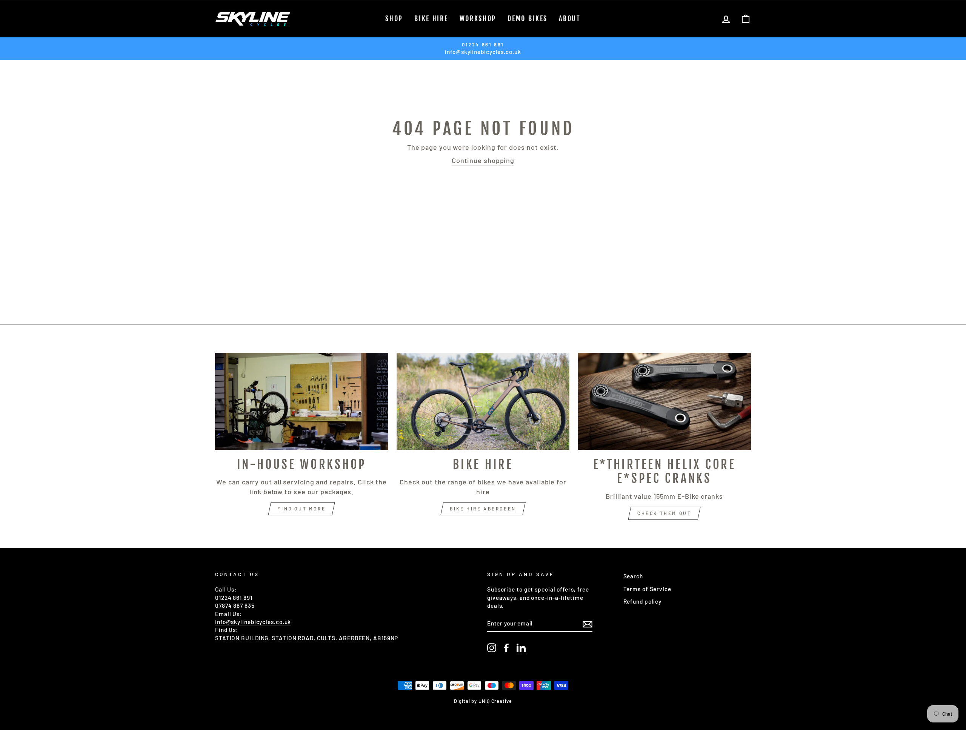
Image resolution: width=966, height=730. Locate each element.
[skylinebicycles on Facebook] (506, 647)
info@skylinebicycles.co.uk (253, 621)
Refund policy (642, 601)
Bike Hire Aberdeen (483, 508)
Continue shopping (483, 160)
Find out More (301, 508)
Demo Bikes (528, 18)
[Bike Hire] (483, 401)
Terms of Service (647, 589)
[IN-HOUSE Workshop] (301, 401)
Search (633, 576)
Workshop (478, 18)
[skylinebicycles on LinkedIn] (521, 647)
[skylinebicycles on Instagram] (491, 647)
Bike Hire (431, 18)
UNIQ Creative (495, 701)
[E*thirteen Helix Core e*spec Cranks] (664, 401)
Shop (394, 18)
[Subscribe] (587, 624)
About (570, 18)
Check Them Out (664, 513)
